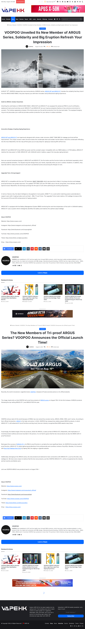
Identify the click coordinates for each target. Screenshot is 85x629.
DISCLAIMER (77, 262)
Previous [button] (33, 9)
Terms (77, 623)
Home (3, 19)
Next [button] (70, 314)
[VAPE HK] (13, 10)
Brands (8, 19)
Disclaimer (71, 623)
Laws (34, 19)
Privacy (81, 623)
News (13, 19)
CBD (30, 19)
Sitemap (44, 19)
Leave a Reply (42, 273)
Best (17, 19)
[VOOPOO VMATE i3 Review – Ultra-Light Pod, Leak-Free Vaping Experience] (31, 289)
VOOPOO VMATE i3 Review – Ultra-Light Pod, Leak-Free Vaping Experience (30, 298)
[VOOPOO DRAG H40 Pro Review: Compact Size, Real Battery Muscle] (10, 289)
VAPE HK (26, 623)
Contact (50, 19)
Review (22, 19)
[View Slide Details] (42, 314)
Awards (39, 19)
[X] (17, 266)
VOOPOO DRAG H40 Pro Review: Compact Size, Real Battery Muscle (10, 298)
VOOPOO (19, 25)
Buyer (26, 19)
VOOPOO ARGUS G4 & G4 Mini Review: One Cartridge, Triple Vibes (52, 298)
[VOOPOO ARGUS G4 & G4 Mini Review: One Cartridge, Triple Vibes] (53, 289)
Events (66, 623)
